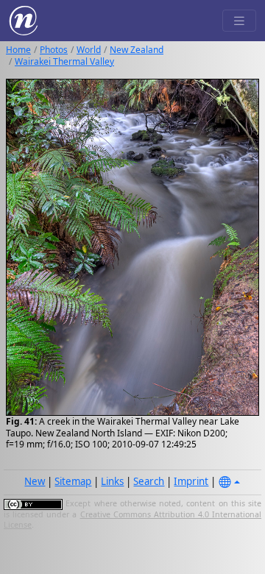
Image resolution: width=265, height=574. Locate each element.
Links (112, 481)
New (34, 481)
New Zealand (136, 49)
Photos (54, 49)
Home (18, 49)
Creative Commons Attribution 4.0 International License (132, 519)
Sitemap (72, 481)
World (89, 49)
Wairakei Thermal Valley (64, 61)
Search (148, 481)
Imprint (191, 481)
